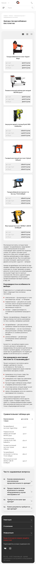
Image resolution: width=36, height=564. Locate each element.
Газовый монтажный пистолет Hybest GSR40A (18, 159)
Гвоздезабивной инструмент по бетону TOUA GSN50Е (18, 193)
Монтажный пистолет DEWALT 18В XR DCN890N (18, 227)
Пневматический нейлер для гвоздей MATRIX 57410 (18, 91)
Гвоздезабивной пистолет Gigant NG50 (18, 57)
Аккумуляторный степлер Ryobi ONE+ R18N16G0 (18, 125)
